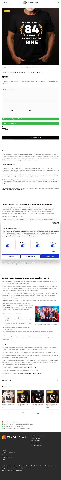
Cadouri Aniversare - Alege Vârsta (24, 67)
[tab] (30, 263)
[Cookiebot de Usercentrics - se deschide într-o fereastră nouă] (52, 223)
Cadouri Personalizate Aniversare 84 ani (40, 67)
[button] (30, 119)
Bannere (4, 455)
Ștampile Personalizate (7, 457)
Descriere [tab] (4, 150)
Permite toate (50, 256)
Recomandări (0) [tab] (6, 380)
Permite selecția (30, 256)
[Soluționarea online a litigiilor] (45, 458)
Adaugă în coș (37, 137)
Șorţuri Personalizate (36, 443)
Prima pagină (4, 67)
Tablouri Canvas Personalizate (38, 436)
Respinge (11, 256)
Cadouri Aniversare (12, 67)
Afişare (54, 251)
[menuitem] (6, 466)
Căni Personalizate (35, 440)
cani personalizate (19, 373)
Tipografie (4, 450)
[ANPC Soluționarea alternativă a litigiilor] (45, 453)
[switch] (23, 245)
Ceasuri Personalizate (36, 445)
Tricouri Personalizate (36, 438)
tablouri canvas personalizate (34, 373)
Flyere (3, 459)
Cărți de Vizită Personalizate (8, 452)
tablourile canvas (32, 367)
